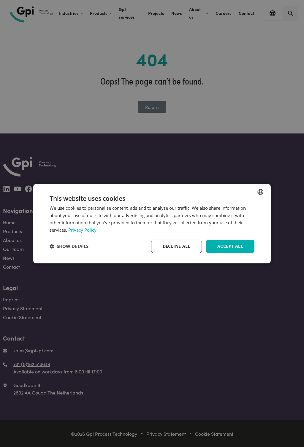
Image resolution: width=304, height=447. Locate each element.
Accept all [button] (230, 246)
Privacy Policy (82, 230)
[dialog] (152, 223)
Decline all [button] (176, 246)
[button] (69, 246)
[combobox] (260, 192)
